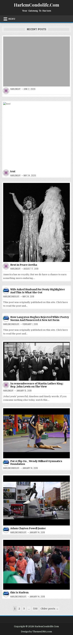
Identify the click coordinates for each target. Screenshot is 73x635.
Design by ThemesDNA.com (36, 631)
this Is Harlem (19, 592)
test (12, 171)
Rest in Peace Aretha (23, 264)
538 (35, 608)
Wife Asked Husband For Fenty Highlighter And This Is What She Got (37, 291)
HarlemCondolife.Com (36, 5)
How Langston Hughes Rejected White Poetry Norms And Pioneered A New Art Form (39, 318)
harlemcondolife (11, 296)
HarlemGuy (15, 89)
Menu (11, 19)
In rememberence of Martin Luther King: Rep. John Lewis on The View (36, 385)
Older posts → (49, 608)
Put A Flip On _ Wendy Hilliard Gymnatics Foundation (36, 463)
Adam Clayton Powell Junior (28, 528)
